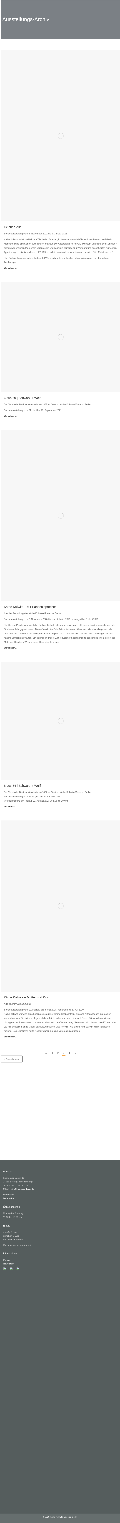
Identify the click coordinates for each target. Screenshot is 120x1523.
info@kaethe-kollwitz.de (22, 1189)
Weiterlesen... (10, 268)
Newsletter (8, 1263)
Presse (6, 1260)
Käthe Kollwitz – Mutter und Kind (26, 997)
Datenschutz (9, 1198)
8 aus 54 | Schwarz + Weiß (22, 785)
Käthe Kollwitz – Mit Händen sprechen (30, 607)
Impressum (8, 1194)
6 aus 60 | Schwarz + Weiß (22, 398)
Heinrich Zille (13, 227)
